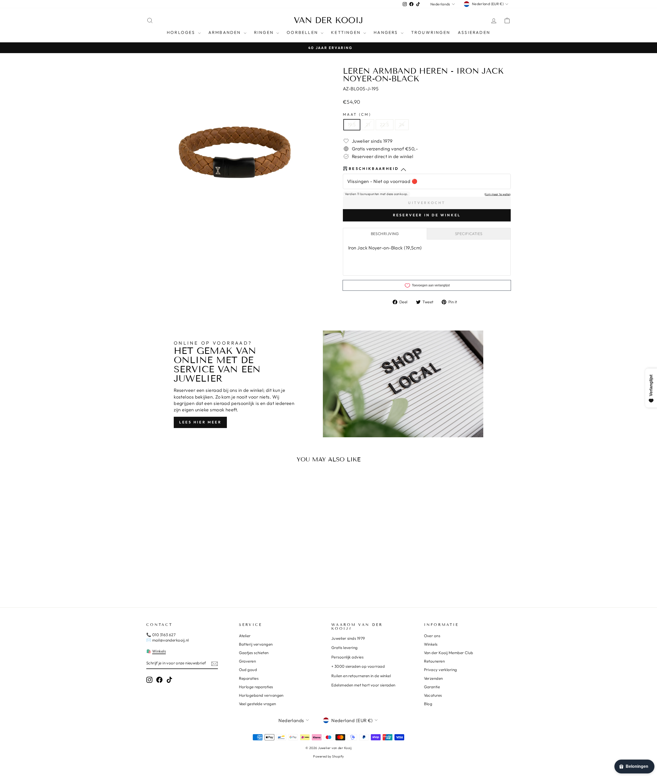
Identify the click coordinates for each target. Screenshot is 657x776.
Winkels (159, 651)
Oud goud (248, 669)
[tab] (385, 233)
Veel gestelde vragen (257, 703)
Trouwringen (430, 32)
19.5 (352, 125)
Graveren (247, 661)
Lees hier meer (200, 422)
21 (368, 125)
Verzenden (433, 678)
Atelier (245, 635)
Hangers (387, 32)
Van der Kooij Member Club (448, 652)
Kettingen (346, 32)
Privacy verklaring (440, 669)
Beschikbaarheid (374, 168)
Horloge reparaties (256, 686)
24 (402, 125)
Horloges (182, 32)
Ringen (264, 32)
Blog (428, 703)
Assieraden (474, 32)
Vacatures (433, 695)
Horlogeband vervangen (261, 695)
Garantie (432, 686)
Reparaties (249, 678)
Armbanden (225, 32)
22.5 (384, 125)
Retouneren (434, 661)
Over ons (432, 635)
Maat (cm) (357, 114)
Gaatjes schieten (254, 652)
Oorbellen (303, 32)
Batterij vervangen (256, 644)
